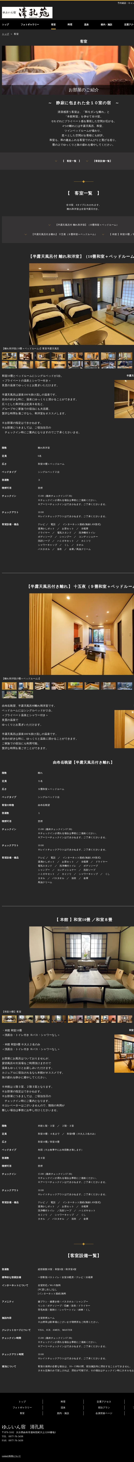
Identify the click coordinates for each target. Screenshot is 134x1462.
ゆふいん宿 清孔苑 (23, 1426)
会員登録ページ (104, 1413)
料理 (63, 1401)
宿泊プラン (104, 1407)
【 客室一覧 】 (71, 161)
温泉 (63, 1407)
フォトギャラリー (22, 1407)
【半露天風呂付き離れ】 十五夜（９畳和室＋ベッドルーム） (64, 234)
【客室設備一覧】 (102, 161)
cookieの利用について (11, 1456)
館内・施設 (63, 1413)
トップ (22, 1401)
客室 (22, 1413)
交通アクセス (104, 1401)
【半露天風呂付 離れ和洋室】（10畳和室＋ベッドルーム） (87, 225)
